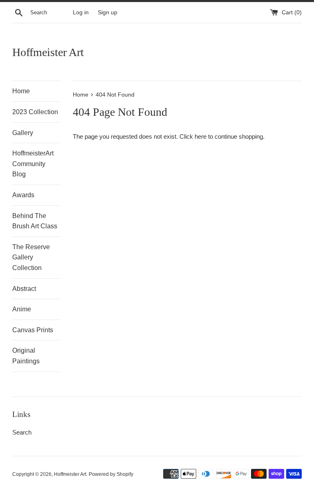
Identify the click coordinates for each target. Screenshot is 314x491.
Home (21, 91)
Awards (23, 194)
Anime (21, 309)
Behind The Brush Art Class (34, 221)
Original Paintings (26, 356)
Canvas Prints (32, 330)
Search (21, 432)
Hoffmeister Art (48, 52)
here (200, 136)
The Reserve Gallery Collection (31, 257)
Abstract (24, 288)
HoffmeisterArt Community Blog (33, 164)
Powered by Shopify (111, 474)
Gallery (22, 132)
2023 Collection (35, 111)
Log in (81, 12)
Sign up (107, 12)
